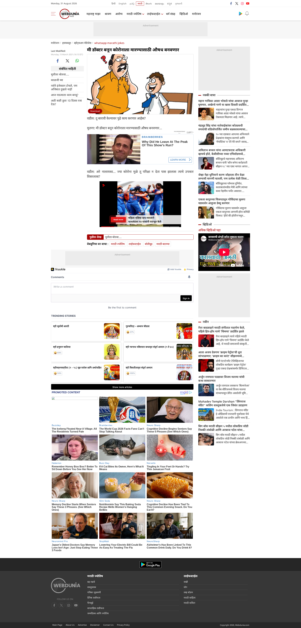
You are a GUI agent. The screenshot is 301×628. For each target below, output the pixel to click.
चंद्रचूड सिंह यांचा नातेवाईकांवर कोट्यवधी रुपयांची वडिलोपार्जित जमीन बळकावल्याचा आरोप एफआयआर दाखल (221, 127)
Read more (118, 219)
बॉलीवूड (148, 244)
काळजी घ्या (57, 80)
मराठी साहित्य (189, 597)
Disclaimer (95, 624)
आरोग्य (118, 14)
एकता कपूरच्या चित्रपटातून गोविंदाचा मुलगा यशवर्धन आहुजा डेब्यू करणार (221, 201)
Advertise (82, 624)
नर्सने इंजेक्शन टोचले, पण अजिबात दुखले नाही (64, 87)
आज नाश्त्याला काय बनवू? (64, 95)
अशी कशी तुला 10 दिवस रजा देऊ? (66, 102)
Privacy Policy (123, 624)
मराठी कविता (189, 602)
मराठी (140, 3)
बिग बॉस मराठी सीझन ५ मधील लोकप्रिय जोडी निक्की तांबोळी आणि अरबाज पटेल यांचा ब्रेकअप (223, 428)
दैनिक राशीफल (93, 597)
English (123, 3)
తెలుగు (149, 3)
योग (185, 587)
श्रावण (108, 14)
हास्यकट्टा (66, 43)
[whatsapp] (77, 61)
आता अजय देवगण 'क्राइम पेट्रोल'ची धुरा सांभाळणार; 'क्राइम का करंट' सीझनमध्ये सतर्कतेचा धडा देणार (220, 354)
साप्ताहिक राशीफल (95, 608)
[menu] (54, 14)
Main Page (57, 624)
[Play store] (241, 13)
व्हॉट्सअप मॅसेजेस (82, 43)
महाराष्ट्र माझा (93, 14)
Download (95, 111)
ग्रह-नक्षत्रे (91, 581)
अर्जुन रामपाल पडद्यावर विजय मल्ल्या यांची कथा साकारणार (221, 378)
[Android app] (150, 564)
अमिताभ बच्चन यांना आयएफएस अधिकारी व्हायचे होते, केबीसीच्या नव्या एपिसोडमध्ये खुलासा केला (222, 152)
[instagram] (242, 3)
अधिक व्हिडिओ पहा (209, 230)
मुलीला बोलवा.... (60, 74)
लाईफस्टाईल (153, 14)
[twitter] (236, 3)
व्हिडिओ (184, 14)
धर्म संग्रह (170, 14)
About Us (70, 624)
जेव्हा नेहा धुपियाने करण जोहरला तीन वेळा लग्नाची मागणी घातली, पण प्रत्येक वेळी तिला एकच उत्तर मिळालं (222, 176)
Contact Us (108, 624)
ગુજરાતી (178, 3)
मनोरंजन (196, 14)
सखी (186, 581)
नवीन (206, 322)
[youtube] (247, 3)
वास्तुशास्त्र (91, 587)
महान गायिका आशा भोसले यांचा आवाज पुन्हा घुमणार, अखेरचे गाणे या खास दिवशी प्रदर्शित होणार (223, 102)
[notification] (247, 13)
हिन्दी (113, 3)
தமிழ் (132, 3)
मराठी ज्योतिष (134, 14)
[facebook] (231, 3)
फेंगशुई (90, 602)
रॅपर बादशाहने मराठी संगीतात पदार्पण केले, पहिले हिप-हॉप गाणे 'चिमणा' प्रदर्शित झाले (221, 329)
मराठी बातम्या (162, 244)
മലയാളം (159, 3)
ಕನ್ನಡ (169, 3)
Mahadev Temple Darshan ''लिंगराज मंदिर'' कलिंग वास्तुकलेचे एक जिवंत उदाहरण (222, 403)
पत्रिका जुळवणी (94, 592)
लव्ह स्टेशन (188, 592)
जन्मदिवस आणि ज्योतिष (98, 613)
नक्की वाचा (209, 95)
